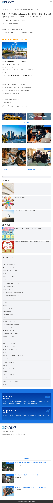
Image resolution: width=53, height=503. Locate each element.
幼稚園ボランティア (8, 336)
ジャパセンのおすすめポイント (12, 295)
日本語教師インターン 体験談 (12, 333)
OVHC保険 (8, 311)
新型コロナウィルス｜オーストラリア (12, 381)
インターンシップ (29, 16)
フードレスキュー (8, 352)
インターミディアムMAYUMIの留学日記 (14, 292)
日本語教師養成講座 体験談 (12, 324)
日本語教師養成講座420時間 (11, 321)
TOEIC (6, 317)
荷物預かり (6, 371)
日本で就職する (9, 359)
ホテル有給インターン (38, 16)
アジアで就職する (9, 362)
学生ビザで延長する (9, 267)
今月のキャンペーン (8, 299)
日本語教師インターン (9, 330)
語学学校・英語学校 (10, 264)
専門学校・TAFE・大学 (10, 270)
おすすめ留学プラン (9, 286)
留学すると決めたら (8, 276)
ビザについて (8, 289)
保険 (5, 305)
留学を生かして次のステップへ (11, 261)
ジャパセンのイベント (9, 368)
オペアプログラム (8, 340)
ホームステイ (7, 302)
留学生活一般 (7, 365)
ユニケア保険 (8, 308)
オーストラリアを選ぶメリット (12, 283)
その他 (6, 378)
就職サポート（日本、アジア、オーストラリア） (12, 17)
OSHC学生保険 (8, 314)
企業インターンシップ (9, 343)
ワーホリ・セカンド (9, 273)
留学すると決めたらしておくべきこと (14, 280)
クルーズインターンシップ (10, 349)
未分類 (5, 384)
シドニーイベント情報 (9, 374)
